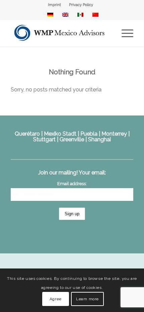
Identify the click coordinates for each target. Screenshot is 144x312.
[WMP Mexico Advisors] (60, 33)
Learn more (87, 299)
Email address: (72, 183)
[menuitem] (55, 5)
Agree (56, 299)
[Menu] (124, 33)
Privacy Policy (81, 5)
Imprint (54, 5)
